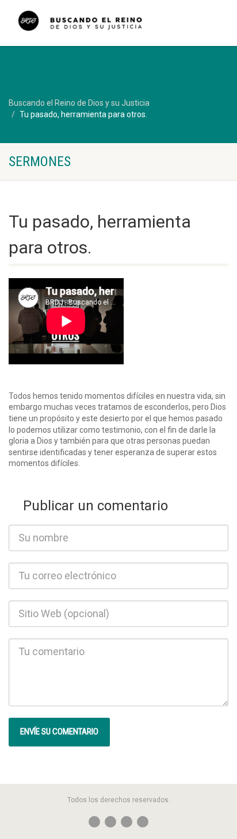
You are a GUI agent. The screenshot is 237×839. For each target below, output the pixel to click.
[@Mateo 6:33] (79, 25)
